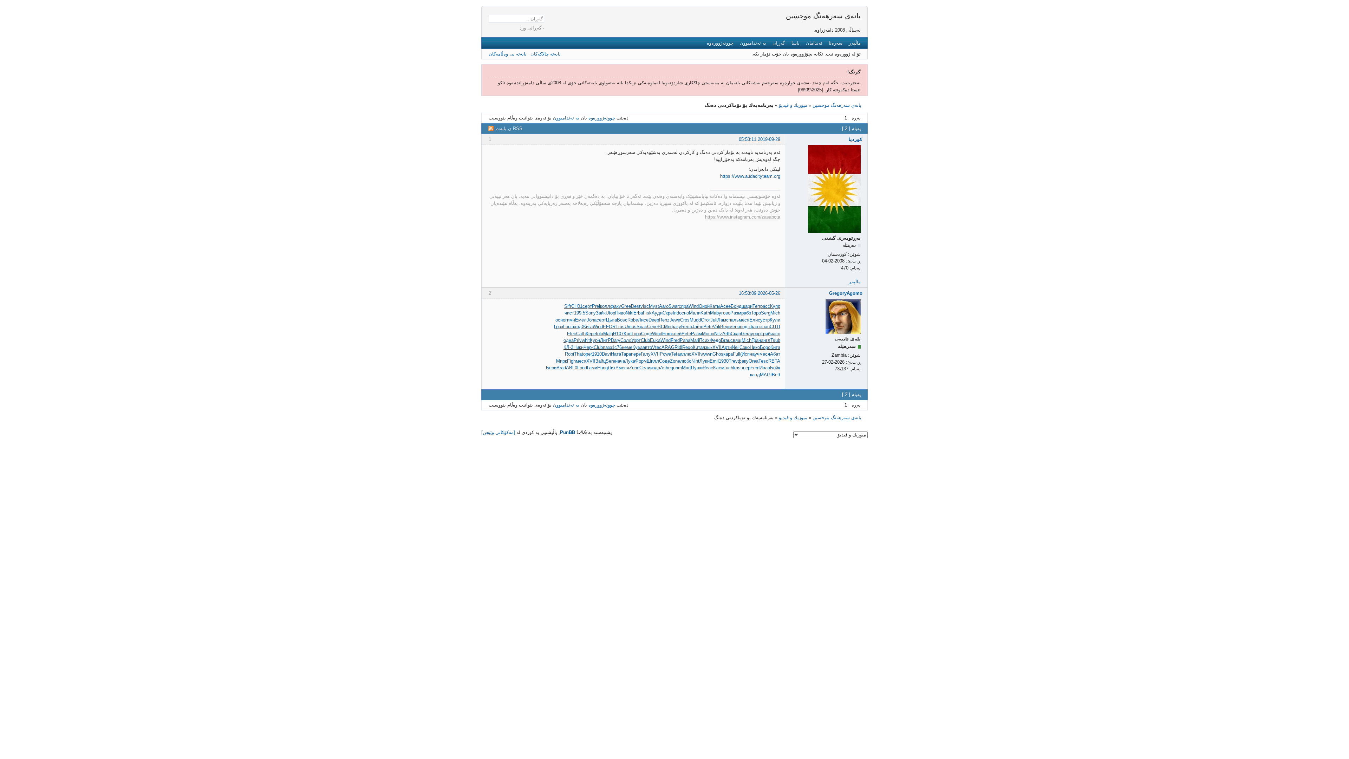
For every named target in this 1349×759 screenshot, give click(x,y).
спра (684, 306)
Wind (694, 306)
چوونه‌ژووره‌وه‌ (720, 43)
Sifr (567, 306)
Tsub (775, 340)
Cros (685, 320)
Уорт (636, 340)
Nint (695, 361)
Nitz (718, 333)
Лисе (643, 320)
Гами (592, 367)
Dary (615, 340)
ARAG (668, 347)
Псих (704, 340)
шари (747, 306)
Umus (631, 326)
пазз (607, 347)
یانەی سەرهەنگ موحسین (823, 16)
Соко (744, 347)
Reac (708, 367)
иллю (685, 354)
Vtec (657, 347)
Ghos (717, 354)
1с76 (617, 347)
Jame (697, 326)
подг (744, 326)
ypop (756, 333)
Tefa (675, 354)
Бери (551, 367)
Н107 (618, 333)
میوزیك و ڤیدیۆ (793, 105)
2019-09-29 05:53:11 (759, 139)
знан (765, 326)
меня (734, 326)
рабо (746, 313)
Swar (674, 306)
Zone (675, 361)
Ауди (657, 313)
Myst (654, 306)
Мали (694, 313)
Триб (765, 333)
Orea (753, 361)
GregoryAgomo (845, 293)
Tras (620, 326)
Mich (775, 313)
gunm (676, 367)
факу (615, 306)
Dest (635, 306)
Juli (713, 320)
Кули (775, 320)
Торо (756, 313)
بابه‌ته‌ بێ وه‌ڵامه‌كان (508, 54)
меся (744, 320)
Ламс (723, 320)
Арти (727, 347)
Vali (716, 326)
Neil (735, 347)
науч (755, 354)
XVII (717, 347)
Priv (578, 340)
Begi (724, 326)
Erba (638, 313)
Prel (596, 306)
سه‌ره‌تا (835, 43)
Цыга (611, 320)
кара (728, 354)
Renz (664, 320)
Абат (775, 354)
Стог (705, 320)
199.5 (579, 313)
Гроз (558, 326)
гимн (570, 320)
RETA (774, 361)
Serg (765, 313)
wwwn (706, 354)
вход (577, 326)
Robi (569, 354)
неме (627, 347)
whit (586, 340)
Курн (595, 340)
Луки (704, 361)
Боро (765, 347)
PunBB (567, 432)
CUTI (775, 326)
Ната (616, 354)
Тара (626, 354)
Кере (591, 333)
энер (745, 367)
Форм (641, 361)
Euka (655, 340)
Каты (715, 306)
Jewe (675, 320)
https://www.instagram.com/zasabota (742, 217)
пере (636, 354)
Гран (756, 340)
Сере (652, 326)
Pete (708, 326)
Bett (776, 374)
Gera (746, 333)
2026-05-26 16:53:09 (759, 293)
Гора (636, 333)
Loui (567, 326)
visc (644, 306)
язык (707, 347)
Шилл (653, 361)
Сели (644, 367)
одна (568, 340)
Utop (610, 313)
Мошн (708, 333)
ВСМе (664, 326)
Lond (582, 367)
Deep (654, 320)
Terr (756, 306)
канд (755, 374)
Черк (589, 347)
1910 (597, 354)
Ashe (665, 367)
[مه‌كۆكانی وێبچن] (498, 432)
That (578, 354)
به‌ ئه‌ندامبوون (753, 43)
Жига (587, 326)
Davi (606, 354)
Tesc (763, 361)
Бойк (775, 367)
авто (647, 347)
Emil (714, 361)
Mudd (695, 320)
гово (725, 313)
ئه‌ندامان (814, 43)
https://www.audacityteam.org (750, 176)
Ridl (678, 347)
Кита (698, 347)
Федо (715, 340)
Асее (725, 306)
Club (645, 340)
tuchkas (732, 367)
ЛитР (605, 340)
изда (655, 367)
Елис (754, 320)
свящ (736, 340)
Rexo (687, 347)
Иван (765, 367)
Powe (665, 354)
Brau (725, 340)
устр (765, 320)
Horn (667, 333)
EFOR (609, 326)
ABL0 (571, 367)
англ (765, 340)
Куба (637, 347)
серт (587, 306)
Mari (694, 340)
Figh (571, 361)
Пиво (620, 313)
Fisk (647, 313)
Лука (630, 361)
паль (734, 320)
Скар (736, 333)
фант (754, 326)
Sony (590, 313)
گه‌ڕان (779, 43)
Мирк (561, 361)
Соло (625, 340)
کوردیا (855, 139)
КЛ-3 (568, 347)
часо (775, 333)
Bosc (622, 320)
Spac (642, 326)
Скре (668, 313)
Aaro (664, 306)
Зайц (600, 361)
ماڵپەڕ (855, 43)
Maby (715, 313)
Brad (561, 367)
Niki (629, 313)
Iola (599, 333)
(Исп (745, 354)
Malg (608, 333)
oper (587, 354)
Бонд (736, 306)
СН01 (576, 306)
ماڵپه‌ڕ (855, 281)
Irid (676, 313)
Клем (718, 367)
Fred (675, 340)
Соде (646, 333)
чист (569, 313)
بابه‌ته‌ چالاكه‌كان (545, 54)
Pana (685, 340)
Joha (592, 320)
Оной (704, 306)
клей (677, 333)
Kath (705, 313)
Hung (602, 367)
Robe (632, 320)
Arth (726, 333)
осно (684, 313)
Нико (755, 347)
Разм (735, 313)
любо (685, 361)
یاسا (795, 43)
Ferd (755, 367)
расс (765, 306)
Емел (581, 320)
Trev (733, 361)
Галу (646, 354)
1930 (724, 361)
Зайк (601, 313)
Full (736, 354)
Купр (775, 306)
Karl (628, 333)
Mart (686, 367)
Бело (686, 326)
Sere (610, 361)
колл (605, 306)
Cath (581, 333)
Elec (571, 333)
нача (620, 361)
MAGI (766, 374)
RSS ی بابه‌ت (509, 128)
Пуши (697, 367)
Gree (626, 306)
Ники (578, 347)
